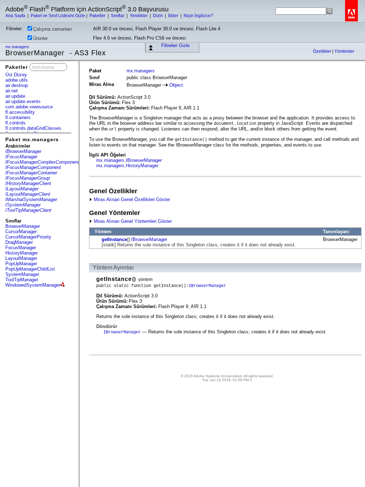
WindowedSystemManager (32, 285)
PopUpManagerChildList (30, 269)
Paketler (98, 15)
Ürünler (40, 38)
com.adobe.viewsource (29, 106)
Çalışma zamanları (52, 29)
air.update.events (23, 101)
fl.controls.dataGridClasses (33, 128)
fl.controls (15, 122)
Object (176, 85)
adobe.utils (16, 80)
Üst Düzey (16, 74)
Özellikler (322, 51)
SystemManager (22, 274)
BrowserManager (22, 226)
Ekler (173, 15)
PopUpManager (21, 263)
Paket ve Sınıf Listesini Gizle (58, 15)
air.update (15, 96)
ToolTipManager (21, 279)
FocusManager (20, 247)
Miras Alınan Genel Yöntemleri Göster (132, 221)
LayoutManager (21, 258)
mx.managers (17, 47)
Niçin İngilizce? (198, 15)
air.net (11, 90)
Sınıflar (118, 15)
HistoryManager (21, 253)
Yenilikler (139, 15)
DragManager (19, 242)
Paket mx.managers (32, 139)
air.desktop (16, 85)
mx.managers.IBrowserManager (129, 160)
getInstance (114, 239)
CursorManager (21, 231)
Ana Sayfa (15, 15)
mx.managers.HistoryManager (127, 165)
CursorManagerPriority (28, 237)
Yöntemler (344, 51)
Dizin (158, 15)
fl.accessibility (20, 112)
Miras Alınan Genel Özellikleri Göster (131, 199)
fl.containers (18, 117)
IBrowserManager (149, 239)
